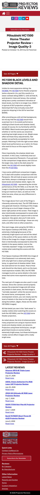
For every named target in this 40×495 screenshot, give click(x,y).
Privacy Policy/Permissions (12, 453)
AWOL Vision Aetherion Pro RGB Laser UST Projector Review (18, 382)
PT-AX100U (13, 168)
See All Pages (10, 74)
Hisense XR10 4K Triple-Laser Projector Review (17, 371)
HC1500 (15, 91)
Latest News (7, 477)
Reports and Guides (10, 480)
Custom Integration (9, 485)
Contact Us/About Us (10, 450)
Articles (5, 488)
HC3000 (5, 91)
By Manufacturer (8, 469)
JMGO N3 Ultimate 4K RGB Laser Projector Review (19, 394)
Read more (9, 378)
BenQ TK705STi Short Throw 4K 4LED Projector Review (18, 417)
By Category (6, 466)
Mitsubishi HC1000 (9, 184)
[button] (20, 29)
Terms (4, 483)
